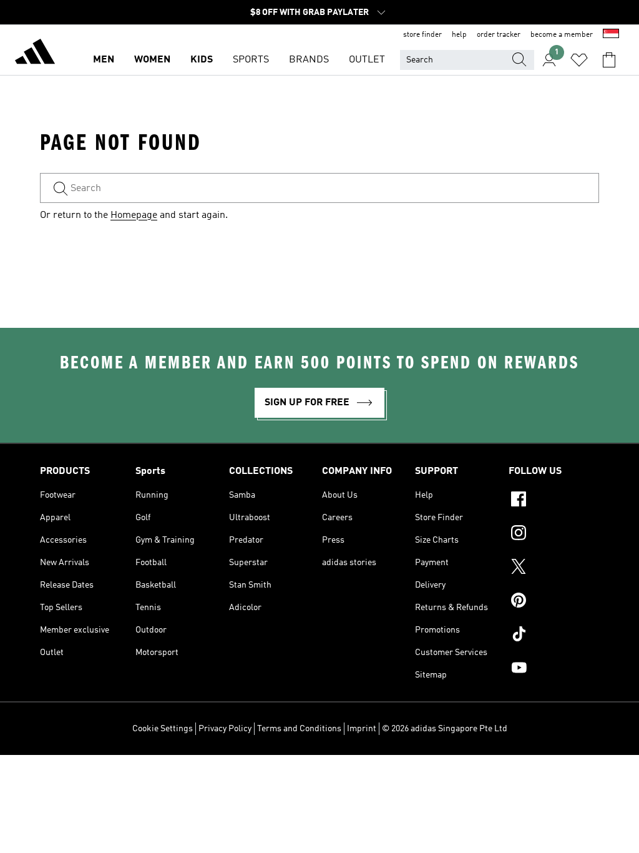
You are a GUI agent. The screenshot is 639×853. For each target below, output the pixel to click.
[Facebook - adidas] (554, 501)
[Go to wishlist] (579, 60)
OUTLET (367, 60)
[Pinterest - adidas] (554, 602)
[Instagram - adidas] (554, 534)
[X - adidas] (554, 568)
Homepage (133, 215)
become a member (561, 35)
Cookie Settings (162, 728)
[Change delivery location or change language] (611, 35)
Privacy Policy (224, 728)
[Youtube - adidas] (554, 669)
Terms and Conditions (299, 728)
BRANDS (309, 60)
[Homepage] (35, 54)
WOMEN (152, 60)
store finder (422, 35)
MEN (103, 60)
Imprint (361, 728)
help (459, 35)
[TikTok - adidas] (554, 636)
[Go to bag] (609, 60)
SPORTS (251, 60)
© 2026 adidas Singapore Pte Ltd (444, 728)
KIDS (201, 60)
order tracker (498, 35)
